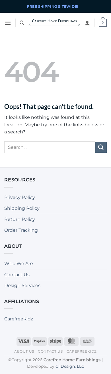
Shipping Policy (22, 208)
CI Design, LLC (70, 366)
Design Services (22, 285)
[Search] (22, 22)
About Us (24, 351)
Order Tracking (21, 230)
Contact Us (17, 274)
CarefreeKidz (18, 319)
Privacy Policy (19, 197)
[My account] (87, 23)
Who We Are (18, 263)
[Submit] (101, 147)
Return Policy (19, 219)
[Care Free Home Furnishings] (54, 22)
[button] (7, 23)
